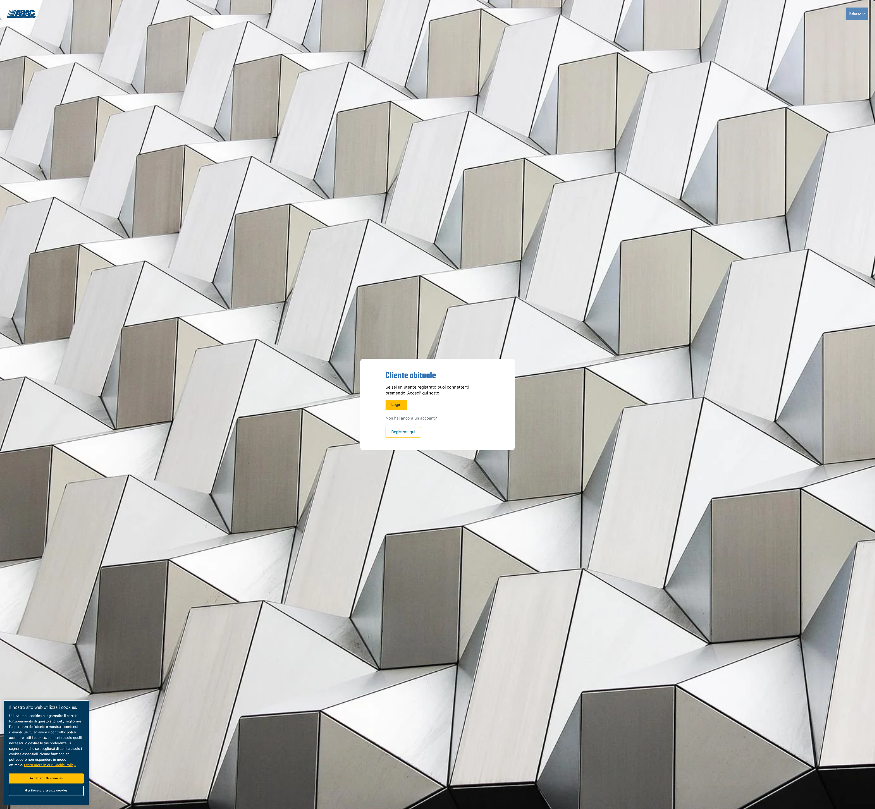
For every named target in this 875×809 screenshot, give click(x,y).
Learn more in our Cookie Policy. (50, 765)
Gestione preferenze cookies (46, 790)
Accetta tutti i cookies (46, 778)
